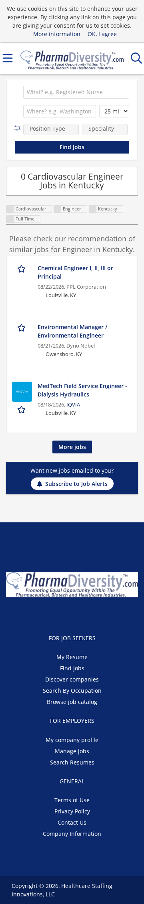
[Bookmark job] (22, 268)
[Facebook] (54, 614)
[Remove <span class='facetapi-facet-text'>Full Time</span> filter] (10, 219)
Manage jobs (72, 751)
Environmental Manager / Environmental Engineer (72, 331)
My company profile (72, 740)
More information (56, 34)
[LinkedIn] (80, 614)
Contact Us (72, 822)
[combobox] (76, 92)
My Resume (72, 657)
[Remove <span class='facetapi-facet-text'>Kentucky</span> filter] (92, 209)
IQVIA (73, 404)
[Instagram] (92, 614)
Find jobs (72, 668)
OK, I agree (102, 34)
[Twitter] (67, 614)
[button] (19, 128)
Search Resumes (72, 762)
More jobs (72, 447)
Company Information (72, 833)
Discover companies (72, 679)
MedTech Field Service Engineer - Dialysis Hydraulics (82, 390)
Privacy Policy (72, 811)
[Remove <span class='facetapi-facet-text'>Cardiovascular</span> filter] (10, 209)
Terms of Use (72, 800)
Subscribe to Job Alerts (76, 483)
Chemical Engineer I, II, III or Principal (75, 272)
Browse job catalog (72, 702)
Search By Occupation (72, 690)
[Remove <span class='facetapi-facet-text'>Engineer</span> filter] (57, 209)
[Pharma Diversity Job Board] (72, 58)
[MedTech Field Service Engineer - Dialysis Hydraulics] (22, 392)
